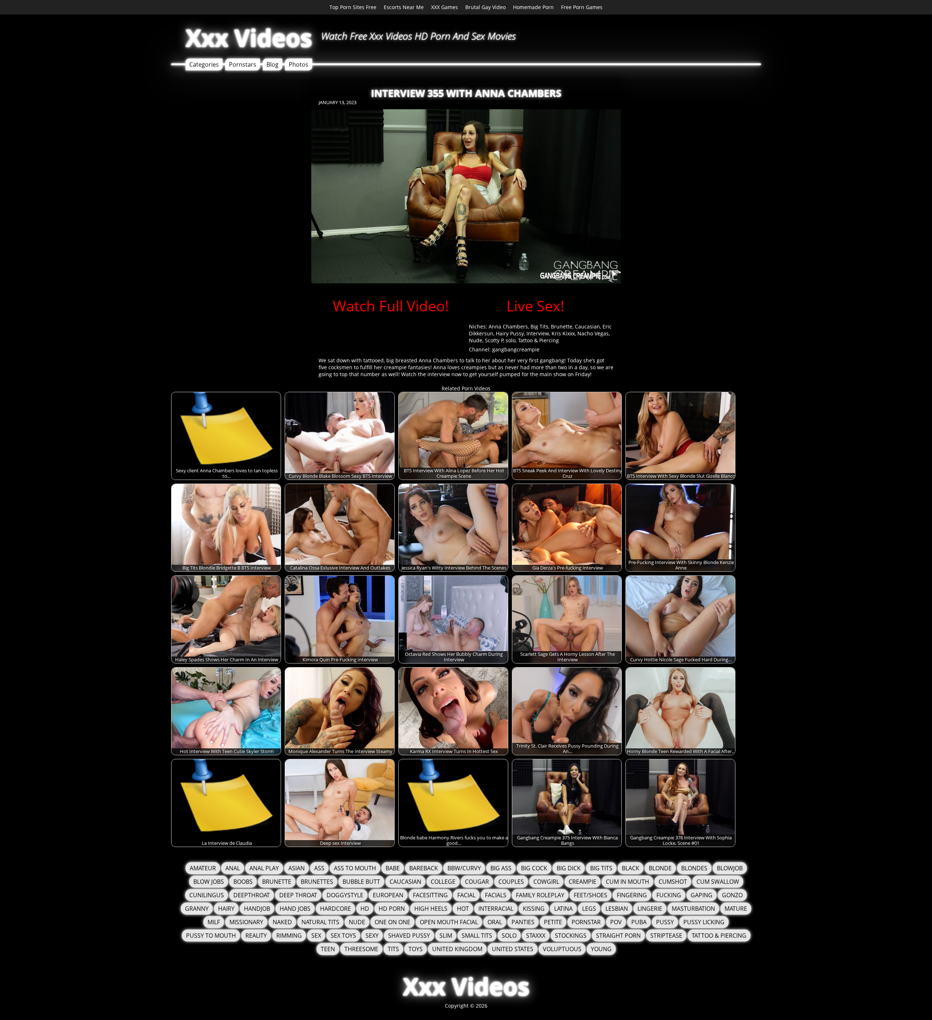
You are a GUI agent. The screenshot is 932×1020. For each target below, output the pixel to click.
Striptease (666, 936)
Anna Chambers (508, 326)
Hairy (226, 909)
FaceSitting (430, 895)
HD (364, 909)
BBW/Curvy (464, 868)
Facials (495, 895)
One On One (392, 922)
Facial (466, 895)
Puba (639, 922)
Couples (511, 882)
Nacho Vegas (593, 333)
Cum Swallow (717, 882)
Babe (393, 868)
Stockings (571, 936)
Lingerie (649, 909)
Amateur (203, 868)
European (388, 895)
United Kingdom (457, 949)
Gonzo (732, 895)
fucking (668, 895)
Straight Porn (618, 936)
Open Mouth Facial (449, 922)
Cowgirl (546, 882)
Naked (282, 922)
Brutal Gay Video (485, 7)
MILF (214, 922)
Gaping (701, 895)
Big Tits (539, 326)
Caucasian (587, 326)
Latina (563, 909)
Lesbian (616, 909)
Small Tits (477, 936)
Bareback (423, 868)
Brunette (561, 326)
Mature (735, 909)
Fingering (632, 895)
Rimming (289, 936)
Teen (328, 949)
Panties (523, 922)
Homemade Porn (533, 7)
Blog (272, 64)
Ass (319, 868)
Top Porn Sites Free (352, 7)
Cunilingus (206, 895)
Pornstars (242, 64)
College (443, 882)
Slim (445, 936)
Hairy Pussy (510, 333)
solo (511, 340)
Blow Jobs (208, 882)
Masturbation (693, 909)
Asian (296, 868)
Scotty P (494, 340)
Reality (256, 936)
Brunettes (317, 882)
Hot (463, 909)
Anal (232, 868)
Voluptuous (562, 949)
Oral (494, 922)
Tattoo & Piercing (538, 340)
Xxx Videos (249, 38)
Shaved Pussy (409, 936)
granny (197, 909)
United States (512, 949)
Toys (415, 949)
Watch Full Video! (391, 306)
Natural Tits (320, 922)
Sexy (372, 936)
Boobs (243, 882)
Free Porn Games (582, 7)
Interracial (495, 909)
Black (630, 868)
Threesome (361, 949)
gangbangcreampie (516, 349)
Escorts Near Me (404, 7)
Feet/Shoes (590, 895)
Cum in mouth (627, 882)
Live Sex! (535, 306)
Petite (553, 922)
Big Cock (534, 868)
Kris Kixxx (563, 333)
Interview (537, 333)
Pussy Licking (703, 922)
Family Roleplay (540, 895)
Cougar (477, 882)
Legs (589, 909)
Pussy (665, 922)
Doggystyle (345, 895)
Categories (204, 64)
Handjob (257, 909)
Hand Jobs (295, 909)
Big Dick (569, 868)
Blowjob (730, 868)
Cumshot (673, 882)
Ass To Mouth (355, 868)
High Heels (430, 909)
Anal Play (264, 868)
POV (616, 922)
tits (393, 949)
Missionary (246, 922)
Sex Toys (343, 936)
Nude (475, 340)
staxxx (535, 936)
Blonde (660, 868)
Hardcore (335, 909)
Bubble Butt (361, 882)
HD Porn (392, 909)
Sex (316, 936)
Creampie (582, 882)
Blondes (694, 868)
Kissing (534, 909)
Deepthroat (251, 895)
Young (601, 949)
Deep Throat (298, 895)
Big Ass (501, 868)
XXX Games (444, 7)
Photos (298, 64)
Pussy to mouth (211, 936)
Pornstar (586, 922)
